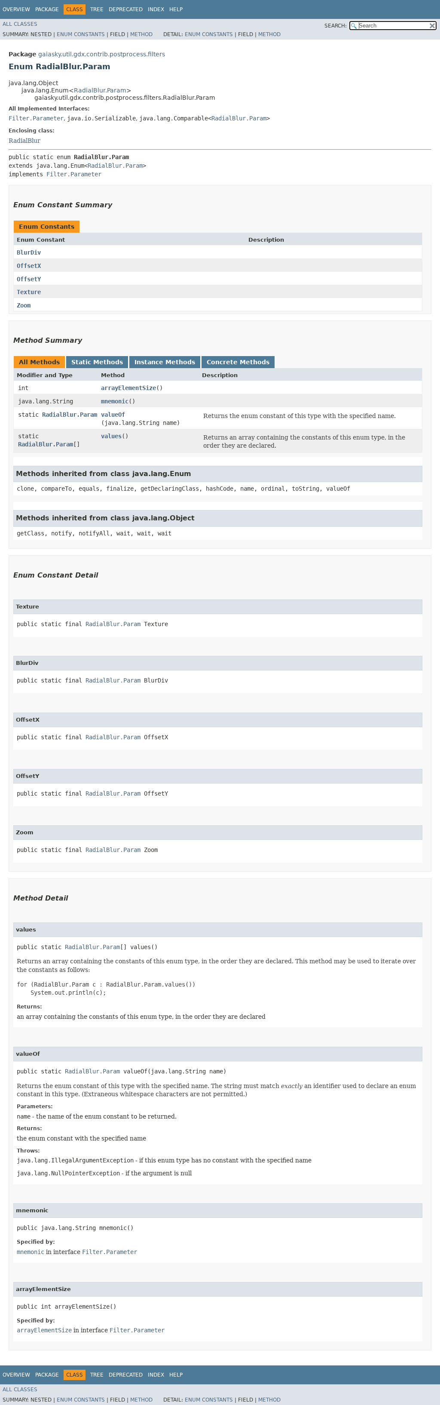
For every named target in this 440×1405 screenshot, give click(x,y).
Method (141, 34)
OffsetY (29, 279)
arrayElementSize (128, 387)
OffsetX (29, 265)
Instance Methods (164, 362)
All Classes (20, 24)
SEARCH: (335, 26)
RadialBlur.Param (100, 90)
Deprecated (126, 9)
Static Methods (97, 362)
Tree (97, 9)
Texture (29, 292)
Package (47, 9)
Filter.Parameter (36, 118)
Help (176, 9)
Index (156, 9)
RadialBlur (24, 140)
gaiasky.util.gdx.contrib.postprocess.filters (101, 54)
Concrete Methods (238, 362)
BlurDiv (29, 252)
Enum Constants (81, 34)
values (111, 436)
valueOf (113, 414)
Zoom (24, 305)
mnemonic (114, 401)
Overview (16, 9)
